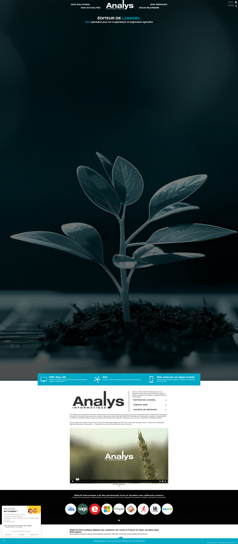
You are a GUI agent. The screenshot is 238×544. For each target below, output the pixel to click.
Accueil (120, 4)
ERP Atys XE (57, 377)
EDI (105, 377)
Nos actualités (90, 8)
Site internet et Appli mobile (176, 377)
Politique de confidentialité (227, 542)
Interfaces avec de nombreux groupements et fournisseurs (122, 379)
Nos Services (158, 5)
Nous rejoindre (149, 8)
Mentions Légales (212, 542)
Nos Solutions (80, 5)
